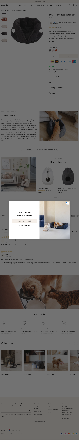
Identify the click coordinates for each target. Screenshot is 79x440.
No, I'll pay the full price (24, 225)
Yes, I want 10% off (24, 221)
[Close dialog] (67, 203)
